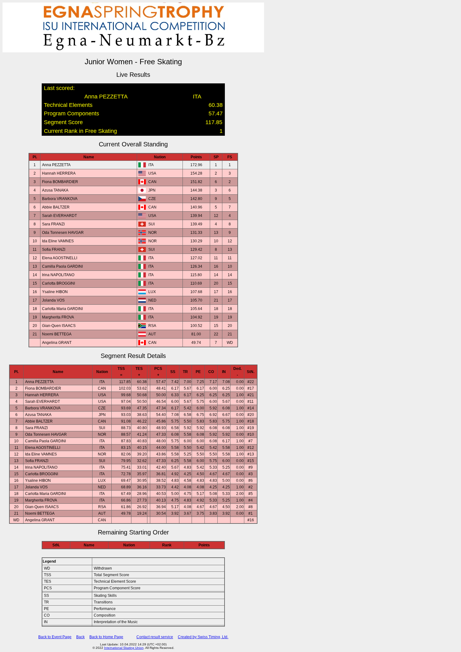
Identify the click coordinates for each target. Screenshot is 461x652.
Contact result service (154, 637)
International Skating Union (124, 647)
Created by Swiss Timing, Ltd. (203, 637)
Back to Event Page (55, 637)
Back (80, 637)
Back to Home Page (106, 637)
